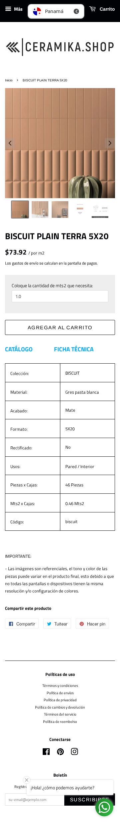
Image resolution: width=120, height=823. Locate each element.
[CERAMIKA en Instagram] (74, 753)
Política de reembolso (60, 721)
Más (18, 8)
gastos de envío (25, 263)
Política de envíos (60, 693)
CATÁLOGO (19, 349)
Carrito (106, 9)
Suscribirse (90, 799)
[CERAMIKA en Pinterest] (60, 753)
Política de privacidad (60, 700)
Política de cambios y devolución (60, 707)
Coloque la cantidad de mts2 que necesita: (52, 285)
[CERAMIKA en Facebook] (46, 753)
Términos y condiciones (60, 685)
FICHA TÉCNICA (74, 349)
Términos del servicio (60, 714)
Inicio (8, 80)
